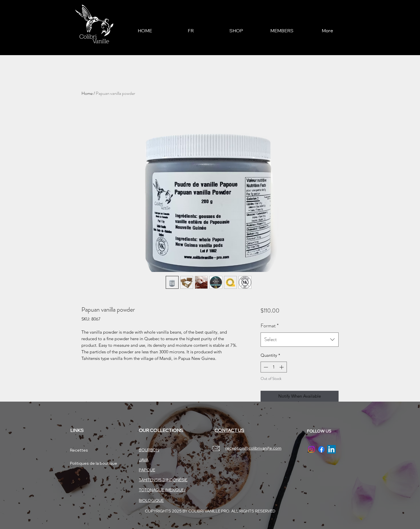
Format (270, 325)
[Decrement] (265, 367)
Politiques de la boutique (90, 463)
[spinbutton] (273, 367)
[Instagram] (311, 449)
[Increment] (282, 367)
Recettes (79, 450)
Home (87, 93)
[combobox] (300, 339)
